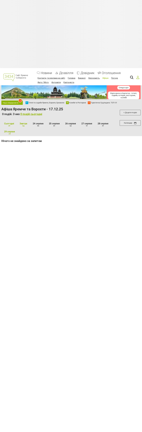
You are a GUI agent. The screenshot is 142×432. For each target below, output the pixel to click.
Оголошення (111, 73)
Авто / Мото (43, 82)
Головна (71, 78)
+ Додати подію (130, 112)
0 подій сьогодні (31, 114)
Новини (46, 73)
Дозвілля (66, 73)
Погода (114, 78)
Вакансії (82, 78)
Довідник (87, 73)
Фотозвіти (56, 82)
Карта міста (69, 82)
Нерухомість (94, 78)
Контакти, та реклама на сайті (51, 78)
